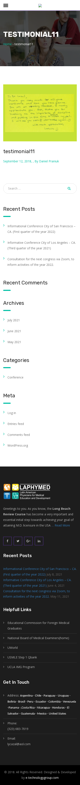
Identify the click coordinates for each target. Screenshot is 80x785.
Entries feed (15, 424)
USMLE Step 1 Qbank (22, 657)
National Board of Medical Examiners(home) (38, 638)
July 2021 (13, 320)
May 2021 (14, 342)
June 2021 (14, 331)
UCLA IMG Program (21, 667)
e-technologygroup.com (42, 778)
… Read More (60, 525)
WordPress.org (17, 445)
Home (7, 44)
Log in (11, 413)
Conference (15, 377)
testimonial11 (19, 151)
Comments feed (18, 435)
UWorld (12, 648)
